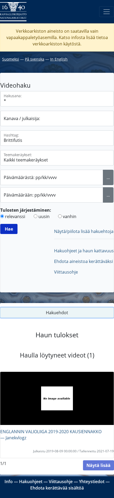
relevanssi (15, 216)
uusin (44, 216)
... (108, 177)
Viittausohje (66, 272)
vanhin (69, 216)
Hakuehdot (57, 313)
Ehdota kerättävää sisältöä (57, 488)
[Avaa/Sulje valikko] (106, 11)
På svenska (34, 59)
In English (59, 59)
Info (9, 481)
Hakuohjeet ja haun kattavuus (84, 251)
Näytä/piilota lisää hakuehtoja (83, 231)
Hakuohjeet (30, 481)
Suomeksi (10, 59)
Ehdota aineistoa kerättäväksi (83, 261)
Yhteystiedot (91, 481)
